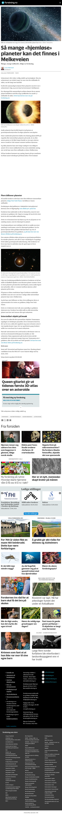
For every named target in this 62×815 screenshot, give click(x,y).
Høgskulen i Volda (10, 772)
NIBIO (7, 795)
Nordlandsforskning (30, 774)
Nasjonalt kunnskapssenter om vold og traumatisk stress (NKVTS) (32, 751)
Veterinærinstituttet (49, 797)
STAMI (46, 758)
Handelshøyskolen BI (11, 764)
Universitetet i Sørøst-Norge (51, 789)
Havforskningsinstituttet (12, 766)
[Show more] (20, 407)
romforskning (27, 416)
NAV (7, 793)
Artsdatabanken (9, 741)
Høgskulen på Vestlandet (12, 774)
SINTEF (46, 748)
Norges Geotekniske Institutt (32, 777)
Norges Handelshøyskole (31, 779)
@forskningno (49, 672)
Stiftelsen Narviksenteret (51, 762)
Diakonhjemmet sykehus (12, 744)
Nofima (27, 770)
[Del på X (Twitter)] (5, 420)
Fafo (7, 750)
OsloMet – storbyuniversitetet (32, 807)
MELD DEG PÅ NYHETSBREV (11, 400)
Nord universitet (29, 772)
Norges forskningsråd (30, 781)
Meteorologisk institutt (11, 790)
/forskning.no (49, 675)
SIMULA (47, 746)
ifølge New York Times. (15, 201)
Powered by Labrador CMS (31, 812)
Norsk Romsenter (29, 793)
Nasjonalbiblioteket (30, 747)
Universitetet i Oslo (49, 784)
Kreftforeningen (9, 784)
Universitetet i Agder (50, 778)
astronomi (37, 416)
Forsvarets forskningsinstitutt (13, 757)
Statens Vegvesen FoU (50, 760)
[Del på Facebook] (2, 420)
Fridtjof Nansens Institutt (12, 761)
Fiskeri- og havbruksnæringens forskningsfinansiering (11, 753)
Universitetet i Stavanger (51, 787)
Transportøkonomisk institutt (52, 772)
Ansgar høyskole (10, 736)
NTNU (26, 745)
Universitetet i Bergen (50, 780)
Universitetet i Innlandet (50, 782)
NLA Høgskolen (29, 736)
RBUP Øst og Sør (49, 740)
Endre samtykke (11, 726)
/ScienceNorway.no (51, 682)
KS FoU (7, 782)
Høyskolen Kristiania (11, 776)
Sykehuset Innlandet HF (50, 766)
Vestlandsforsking (49, 795)
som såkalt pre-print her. (27, 208)
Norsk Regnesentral (30, 791)
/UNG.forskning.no (51, 678)
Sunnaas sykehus (49, 764)
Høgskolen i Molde (10, 768)
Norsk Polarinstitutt (30, 789)
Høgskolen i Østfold (10, 770)
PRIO (46, 738)
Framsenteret (9, 759)
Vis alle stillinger (31, 514)
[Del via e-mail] (10, 420)
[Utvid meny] (60, 2)
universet (5, 416)
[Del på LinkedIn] (7, 420)
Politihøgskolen (49, 736)
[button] (2, 493)
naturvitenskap (15, 416)
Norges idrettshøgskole (31, 787)
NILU (7, 801)
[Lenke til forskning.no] (29, 2)
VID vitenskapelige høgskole (52, 799)
